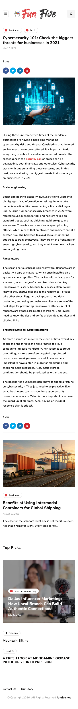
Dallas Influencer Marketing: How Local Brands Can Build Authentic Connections (35, 603)
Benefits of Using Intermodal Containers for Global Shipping (32, 505)
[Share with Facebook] (6, 71)
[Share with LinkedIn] (20, 71)
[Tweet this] (13, 71)
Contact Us (9, 689)
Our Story (27, 689)
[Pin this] (27, 71)
